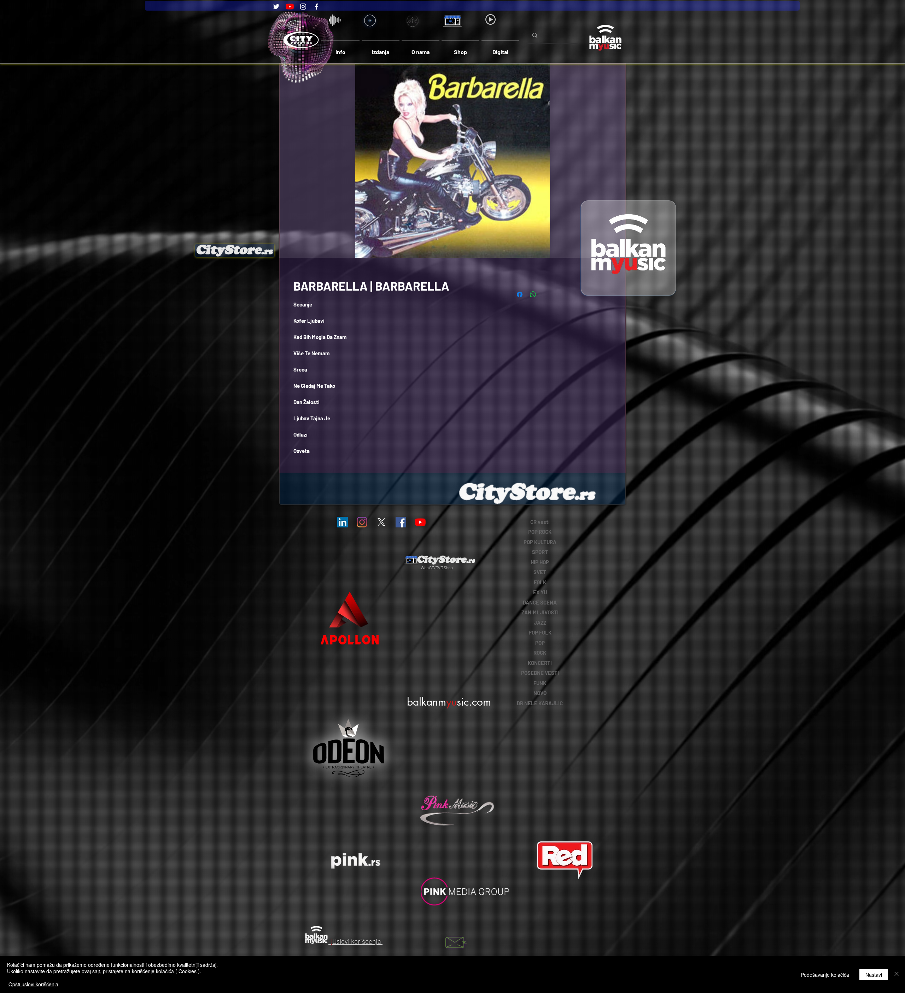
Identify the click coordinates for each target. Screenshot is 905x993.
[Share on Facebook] (519, 294)
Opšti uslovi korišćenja (33, 984)
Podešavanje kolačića (825, 974)
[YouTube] (290, 6)
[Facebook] (317, 6)
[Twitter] (276, 6)
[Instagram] (303, 6)
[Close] (896, 974)
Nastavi (873, 974)
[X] (381, 522)
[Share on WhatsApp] (533, 294)
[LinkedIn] (342, 522)
